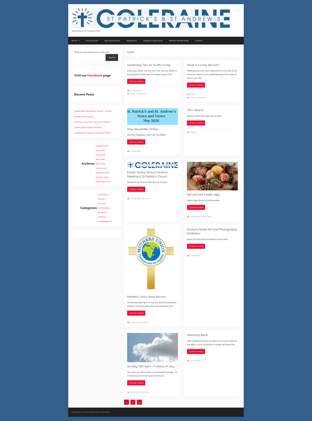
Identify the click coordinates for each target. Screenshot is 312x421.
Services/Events (112, 40)
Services (144, 322)
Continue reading (136, 81)
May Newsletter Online (142, 129)
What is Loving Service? (203, 65)
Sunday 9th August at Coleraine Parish (92, 133)
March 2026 (101, 168)
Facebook (94, 75)
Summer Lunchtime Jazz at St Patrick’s (92, 122)
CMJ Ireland (195, 110)
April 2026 (100, 163)
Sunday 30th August (83, 116)
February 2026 (102, 172)
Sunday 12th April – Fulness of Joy (150, 366)
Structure (145, 198)
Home (74, 40)
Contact (199, 40)
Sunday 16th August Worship (87, 127)
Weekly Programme (153, 40)
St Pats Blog (136, 91)
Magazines (132, 40)
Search (112, 57)
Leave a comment (138, 94)
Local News (195, 217)
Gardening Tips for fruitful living (148, 65)
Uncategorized (105, 221)
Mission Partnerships (179, 40)
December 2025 (103, 181)
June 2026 (100, 155)
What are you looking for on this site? (92, 52)
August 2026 (102, 146)
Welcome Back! (197, 335)
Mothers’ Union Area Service (146, 296)
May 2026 (100, 159)
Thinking (102, 217)
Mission (193, 94)
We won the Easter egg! (203, 194)
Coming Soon (91, 40)
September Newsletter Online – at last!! (93, 111)
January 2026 (102, 177)
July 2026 (100, 150)
